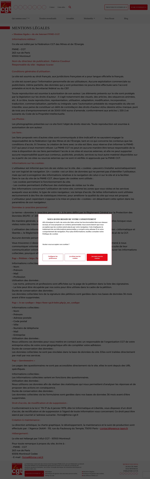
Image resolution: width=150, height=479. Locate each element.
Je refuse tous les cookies (75, 257)
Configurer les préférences (52, 257)
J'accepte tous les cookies (97, 257)
